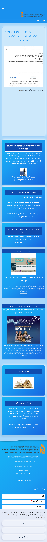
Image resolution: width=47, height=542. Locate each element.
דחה (23, 530)
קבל (23, 523)
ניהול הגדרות (23, 537)
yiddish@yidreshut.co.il (23, 180)
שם (42, 495)
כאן (20, 90)
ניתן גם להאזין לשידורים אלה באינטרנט (21, 162)
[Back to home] (31, 4)
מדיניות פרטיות (23, 480)
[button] (3, 9)
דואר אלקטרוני (37, 501)
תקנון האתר (23, 471)
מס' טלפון (39, 506)
